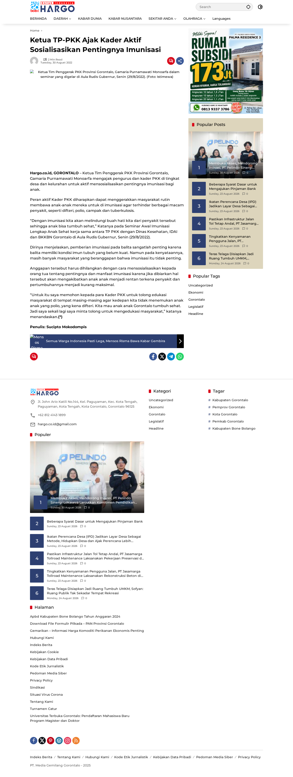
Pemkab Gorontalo (228, 421)
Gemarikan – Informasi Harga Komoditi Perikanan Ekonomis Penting (87, 631)
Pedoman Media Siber (48, 673)
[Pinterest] (50, 740)
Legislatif (195, 307)
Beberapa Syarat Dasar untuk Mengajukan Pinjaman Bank (233, 186)
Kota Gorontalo (224, 414)
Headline (195, 314)
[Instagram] (67, 740)
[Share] (180, 61)
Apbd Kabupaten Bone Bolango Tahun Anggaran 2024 (75, 616)
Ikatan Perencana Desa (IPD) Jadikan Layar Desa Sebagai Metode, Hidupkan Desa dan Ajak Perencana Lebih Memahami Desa (232, 204)
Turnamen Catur (43, 709)
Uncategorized (200, 285)
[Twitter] (162, 356)
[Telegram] (171, 356)
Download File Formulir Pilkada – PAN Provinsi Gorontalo (77, 624)
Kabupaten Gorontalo (230, 400)
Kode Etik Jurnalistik (47, 666)
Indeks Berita (41, 645)
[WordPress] (59, 740)
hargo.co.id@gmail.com (57, 424)
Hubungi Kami (42, 638)
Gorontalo (196, 299)
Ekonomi (195, 292)
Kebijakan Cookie (44, 652)
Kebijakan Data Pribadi (49, 659)
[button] (248, 7)
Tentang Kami (41, 702)
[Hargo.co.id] (52, 7)
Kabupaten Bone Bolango (233, 428)
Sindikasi (37, 687)
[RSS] (76, 740)
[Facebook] (153, 356)
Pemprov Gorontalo (228, 407)
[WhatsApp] (180, 356)
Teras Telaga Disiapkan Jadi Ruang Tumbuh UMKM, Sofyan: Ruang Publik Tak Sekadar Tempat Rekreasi (231, 256)
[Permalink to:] (35, 61)
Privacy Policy (41, 680)
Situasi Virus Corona (46, 694)
